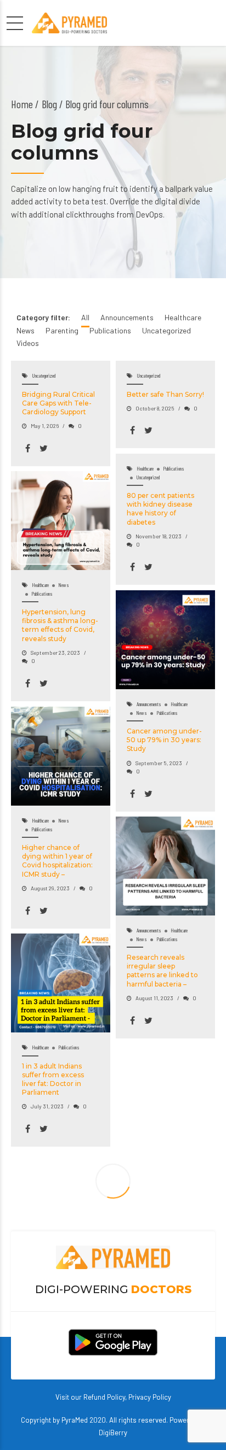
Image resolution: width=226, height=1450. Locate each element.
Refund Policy (104, 1397)
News (63, 585)
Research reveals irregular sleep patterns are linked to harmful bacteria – (162, 970)
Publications (173, 468)
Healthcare (145, 468)
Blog (49, 103)
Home (22, 103)
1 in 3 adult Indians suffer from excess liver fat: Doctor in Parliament (53, 1079)
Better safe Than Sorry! (165, 394)
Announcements (149, 704)
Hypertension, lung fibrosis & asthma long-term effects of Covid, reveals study (60, 625)
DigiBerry (113, 1432)
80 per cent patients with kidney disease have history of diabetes (160, 508)
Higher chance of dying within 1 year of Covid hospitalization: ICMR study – (57, 860)
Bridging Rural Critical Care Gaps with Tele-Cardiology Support (58, 403)
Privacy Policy (149, 1397)
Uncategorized (43, 375)
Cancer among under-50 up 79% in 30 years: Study (164, 740)
